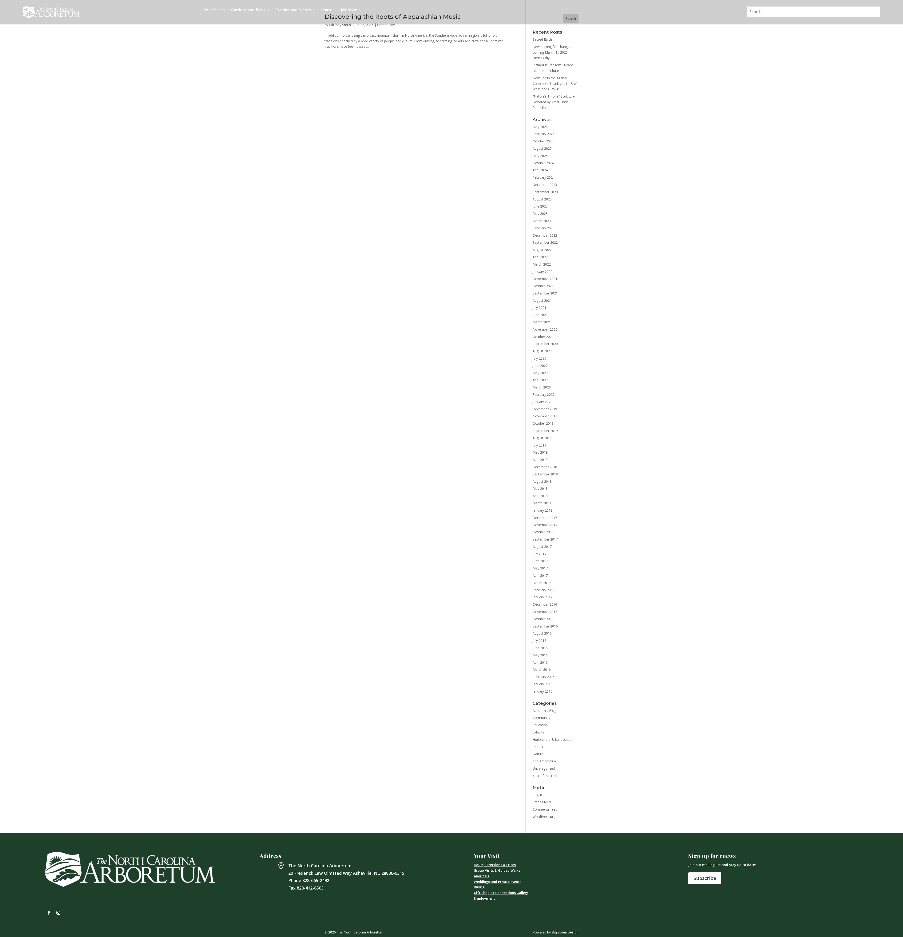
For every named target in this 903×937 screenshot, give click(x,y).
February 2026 (543, 134)
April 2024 (540, 170)
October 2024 (543, 163)
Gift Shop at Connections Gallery (501, 892)
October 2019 (543, 423)
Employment (484, 898)
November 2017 (545, 524)
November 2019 (545, 416)
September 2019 (545, 430)
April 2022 (540, 257)
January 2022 (542, 271)
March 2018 (542, 503)
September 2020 (545, 343)
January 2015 (542, 691)
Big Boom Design (565, 932)
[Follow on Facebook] (49, 913)
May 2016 (540, 655)
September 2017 (545, 539)
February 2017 (543, 590)
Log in (537, 794)
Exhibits (538, 732)
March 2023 (542, 221)
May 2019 (540, 452)
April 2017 (540, 575)
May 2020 (540, 373)
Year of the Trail (545, 775)
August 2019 (542, 438)
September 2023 (545, 192)
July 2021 (539, 307)
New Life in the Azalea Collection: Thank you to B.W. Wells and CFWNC (555, 83)
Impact (538, 747)
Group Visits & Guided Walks (497, 870)
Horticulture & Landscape (552, 739)
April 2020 (540, 380)
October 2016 (543, 619)
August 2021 (542, 300)
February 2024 (543, 177)
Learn (326, 10)
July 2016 (539, 640)
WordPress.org (544, 816)
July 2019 (539, 445)
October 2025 (543, 141)
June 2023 (540, 206)
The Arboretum (544, 761)
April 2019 (540, 459)
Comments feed (545, 809)
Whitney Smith (340, 25)
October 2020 (543, 336)
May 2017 (540, 568)
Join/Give (349, 10)
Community (386, 25)
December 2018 (545, 467)
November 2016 (545, 611)
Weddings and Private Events (497, 881)
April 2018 (540, 496)
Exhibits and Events (293, 10)
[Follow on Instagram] (58, 913)
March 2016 (542, 669)
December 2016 (545, 604)
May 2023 (540, 213)
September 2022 (545, 242)
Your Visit (212, 10)
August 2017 (542, 546)
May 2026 (540, 127)
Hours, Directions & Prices (495, 865)
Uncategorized (544, 768)
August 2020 (542, 351)
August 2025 (542, 148)
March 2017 (542, 582)
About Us (481, 876)
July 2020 (539, 358)
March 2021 (542, 322)
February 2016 (543, 676)
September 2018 (545, 474)
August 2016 (542, 633)
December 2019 (545, 409)
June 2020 (540, 365)
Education (540, 725)
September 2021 (545, 293)
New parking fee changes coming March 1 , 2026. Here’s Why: (552, 52)
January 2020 (542, 402)
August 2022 (542, 249)
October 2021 (543, 286)
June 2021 (540, 315)
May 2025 (540, 155)
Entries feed (542, 802)
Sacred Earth (542, 39)
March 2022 (542, 264)
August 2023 (542, 199)
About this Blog (544, 710)
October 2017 (543, 532)
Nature (538, 754)
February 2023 (543, 228)
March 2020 (542, 387)
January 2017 (542, 597)
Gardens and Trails (248, 10)
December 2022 (545, 235)
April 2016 (540, 662)
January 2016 (542, 684)
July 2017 (539, 554)
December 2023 (545, 184)
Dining (479, 887)
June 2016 (540, 648)
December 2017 (545, 517)
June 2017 (540, 561)
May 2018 (540, 488)
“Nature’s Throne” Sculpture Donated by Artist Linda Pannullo (554, 102)
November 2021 (545, 278)
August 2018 (542, 481)
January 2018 (542, 510)
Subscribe (704, 878)
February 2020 (543, 394)
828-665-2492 (315, 880)
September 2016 (545, 626)
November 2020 (545, 329)
